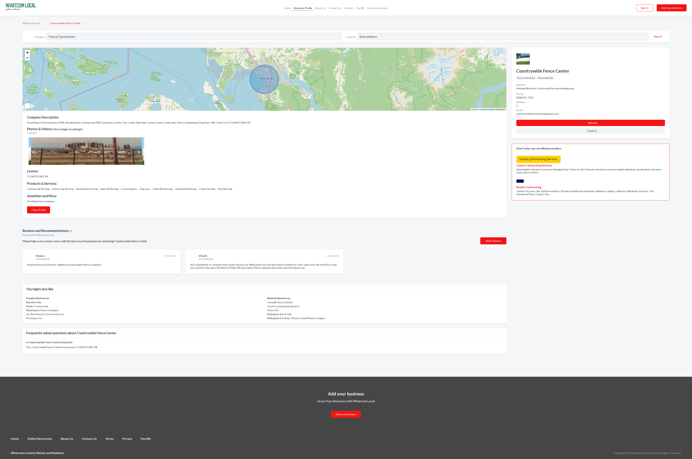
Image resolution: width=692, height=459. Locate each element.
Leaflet (475, 109)
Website (593, 122)
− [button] (27, 58)
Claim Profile (39, 209)
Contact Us (335, 8)
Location (351, 36)
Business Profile (303, 8)
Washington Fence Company (42, 310)
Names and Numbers (50, 452)
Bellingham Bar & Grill (279, 314)
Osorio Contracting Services (283, 306)
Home (287, 8)
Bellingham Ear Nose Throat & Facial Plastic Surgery (296, 318)
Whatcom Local (31, 23)
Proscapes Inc (34, 318)
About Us (320, 8)
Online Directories (39, 438)
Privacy (127, 438)
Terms (109, 438)
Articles (349, 8)
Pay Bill (360, 8)
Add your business (377, 8)
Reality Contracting (37, 306)
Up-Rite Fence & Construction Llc (45, 314)
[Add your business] (346, 410)
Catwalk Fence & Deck (279, 302)
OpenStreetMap (487, 109)
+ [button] (27, 52)
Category (39, 36)
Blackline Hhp (33, 302)
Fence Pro (273, 310)
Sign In (645, 7)
